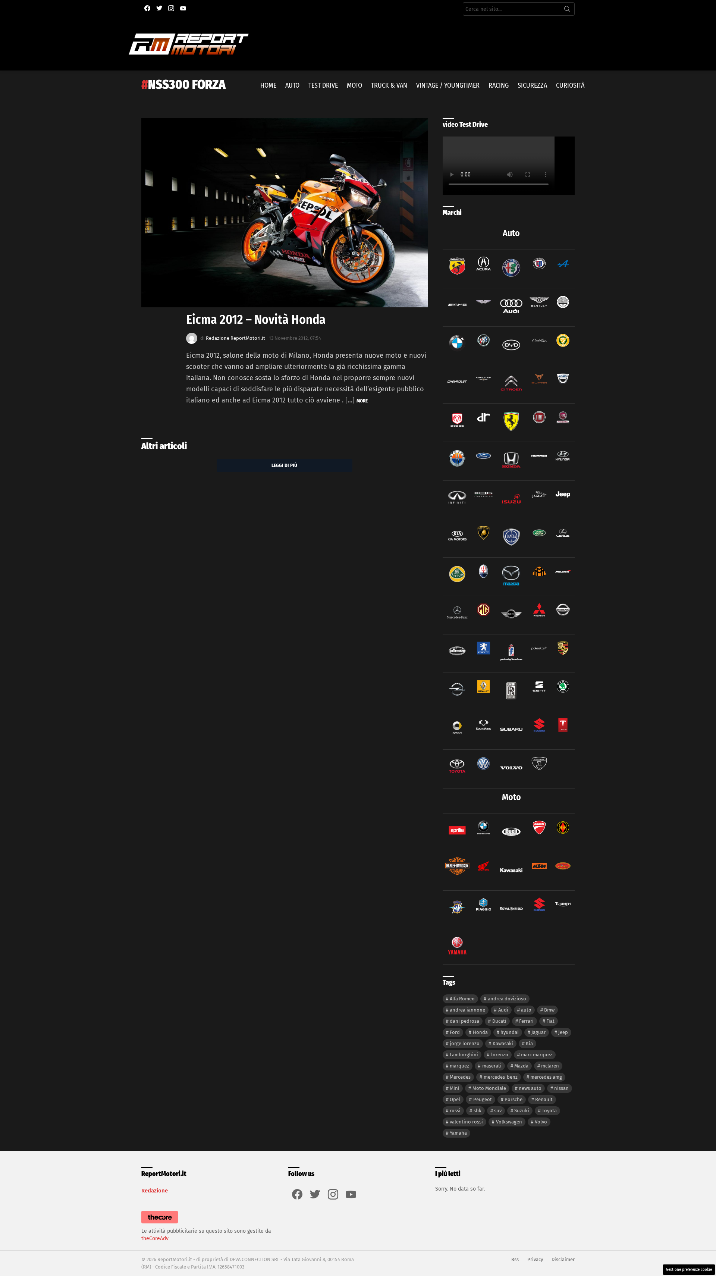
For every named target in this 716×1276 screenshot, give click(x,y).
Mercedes (460, 1077)
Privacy (535, 1259)
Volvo (541, 1122)
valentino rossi (466, 1122)
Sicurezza (532, 85)
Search (567, 10)
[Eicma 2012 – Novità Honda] (284, 213)
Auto (292, 85)
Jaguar (538, 1032)
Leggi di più (284, 465)
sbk (477, 1110)
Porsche (513, 1099)
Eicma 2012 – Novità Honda (256, 319)
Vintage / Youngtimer (448, 85)
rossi (455, 1110)
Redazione (154, 1190)
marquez (459, 1066)
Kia (529, 1043)
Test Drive (323, 85)
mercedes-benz (501, 1077)
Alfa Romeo (462, 998)
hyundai (509, 1032)
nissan (561, 1088)
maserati (492, 1066)
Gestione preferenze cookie (689, 1269)
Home (268, 85)
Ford (455, 1032)
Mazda (521, 1066)
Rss (515, 1259)
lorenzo (499, 1054)
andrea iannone (467, 1010)
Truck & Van (389, 85)
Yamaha (458, 1133)
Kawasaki (503, 1043)
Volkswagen (509, 1122)
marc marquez (536, 1054)
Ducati (499, 1021)
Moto (354, 85)
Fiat (550, 1021)
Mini (454, 1088)
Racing (499, 85)
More (362, 401)
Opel (455, 1099)
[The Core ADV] (159, 1223)
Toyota (549, 1110)
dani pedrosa (464, 1021)
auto (526, 1010)
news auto (530, 1088)
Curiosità (570, 85)
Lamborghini (464, 1054)
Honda (480, 1032)
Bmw (549, 1010)
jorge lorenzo (465, 1043)
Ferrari (526, 1021)
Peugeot (482, 1099)
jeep (563, 1032)
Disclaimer (563, 1259)
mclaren (550, 1066)
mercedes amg (546, 1077)
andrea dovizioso (507, 998)
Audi (503, 1010)
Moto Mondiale (489, 1088)
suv (498, 1110)
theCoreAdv (155, 1238)
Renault (544, 1099)
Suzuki (521, 1110)
